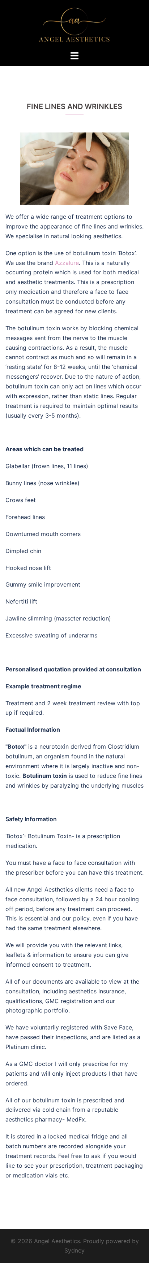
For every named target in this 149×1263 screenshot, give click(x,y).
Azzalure (67, 262)
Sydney (74, 1250)
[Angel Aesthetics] (74, 24)
